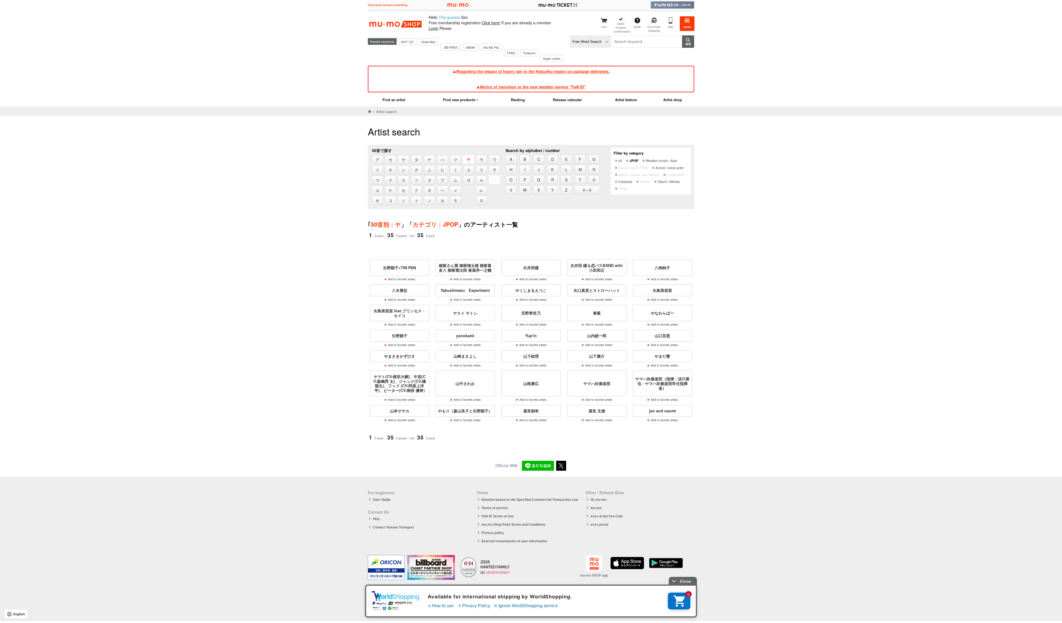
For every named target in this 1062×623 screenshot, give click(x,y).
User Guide (382, 499)
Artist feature (626, 99)
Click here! (491, 22)
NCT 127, (407, 42)
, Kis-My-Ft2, (490, 47)
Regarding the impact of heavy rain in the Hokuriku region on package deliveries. (533, 71)
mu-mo (596, 507)
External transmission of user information (514, 540)
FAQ (376, 518)
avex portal (599, 524)
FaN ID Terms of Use (497, 516)
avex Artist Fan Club (606, 516)
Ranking (518, 99)
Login (433, 28)
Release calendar (567, 99)
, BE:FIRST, (451, 47)
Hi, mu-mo (598, 499)
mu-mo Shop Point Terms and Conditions (513, 524)
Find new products (459, 99)
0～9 (587, 190)
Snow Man (428, 42)
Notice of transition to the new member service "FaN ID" (533, 87)
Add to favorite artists (401, 279)
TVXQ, (511, 53)
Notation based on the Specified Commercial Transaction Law (529, 499)
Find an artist (393, 99)
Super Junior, (552, 58)
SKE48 (470, 47)
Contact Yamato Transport (393, 527)
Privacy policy (492, 532)
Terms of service (494, 507)
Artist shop (672, 99)
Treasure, (529, 53)
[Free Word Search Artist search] (590, 41)
